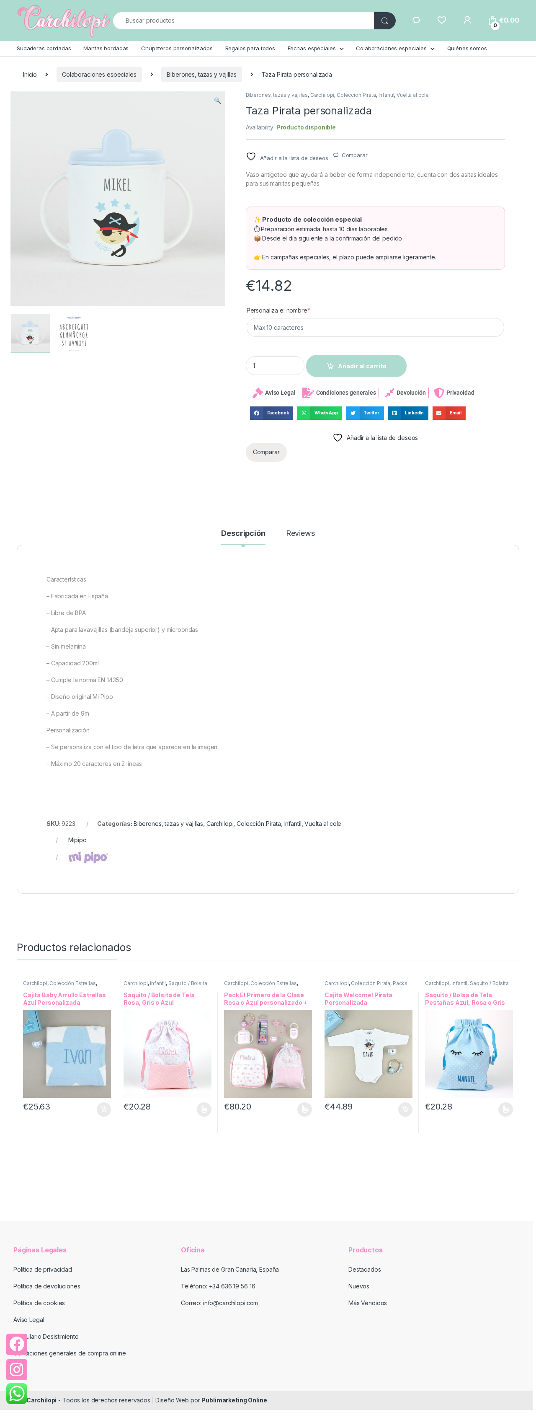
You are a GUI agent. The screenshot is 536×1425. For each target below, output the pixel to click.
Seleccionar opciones (95, 1109)
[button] (217, 101)
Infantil (386, 95)
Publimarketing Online (234, 1400)
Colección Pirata (356, 95)
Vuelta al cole (413, 95)
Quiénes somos (467, 48)
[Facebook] (16, 1344)
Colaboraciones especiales (391, 48)
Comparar (355, 155)
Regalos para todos (250, 48)
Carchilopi (322, 95)
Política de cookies (39, 1302)
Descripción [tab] (243, 534)
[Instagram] (16, 1369)
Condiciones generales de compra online (69, 1353)
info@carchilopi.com (230, 1302)
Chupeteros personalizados (177, 48)
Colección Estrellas (72, 983)
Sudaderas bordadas (44, 48)
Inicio (30, 74)
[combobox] (243, 20)
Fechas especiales (312, 48)
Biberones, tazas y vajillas (201, 74)
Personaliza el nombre (292, 310)
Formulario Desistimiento (46, 1336)
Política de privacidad (42, 1269)
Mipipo (77, 839)
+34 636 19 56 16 (232, 1286)
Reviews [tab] (300, 534)
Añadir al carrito (362, 366)
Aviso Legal (28, 1319)
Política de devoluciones (46, 1286)
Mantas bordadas (106, 48)
